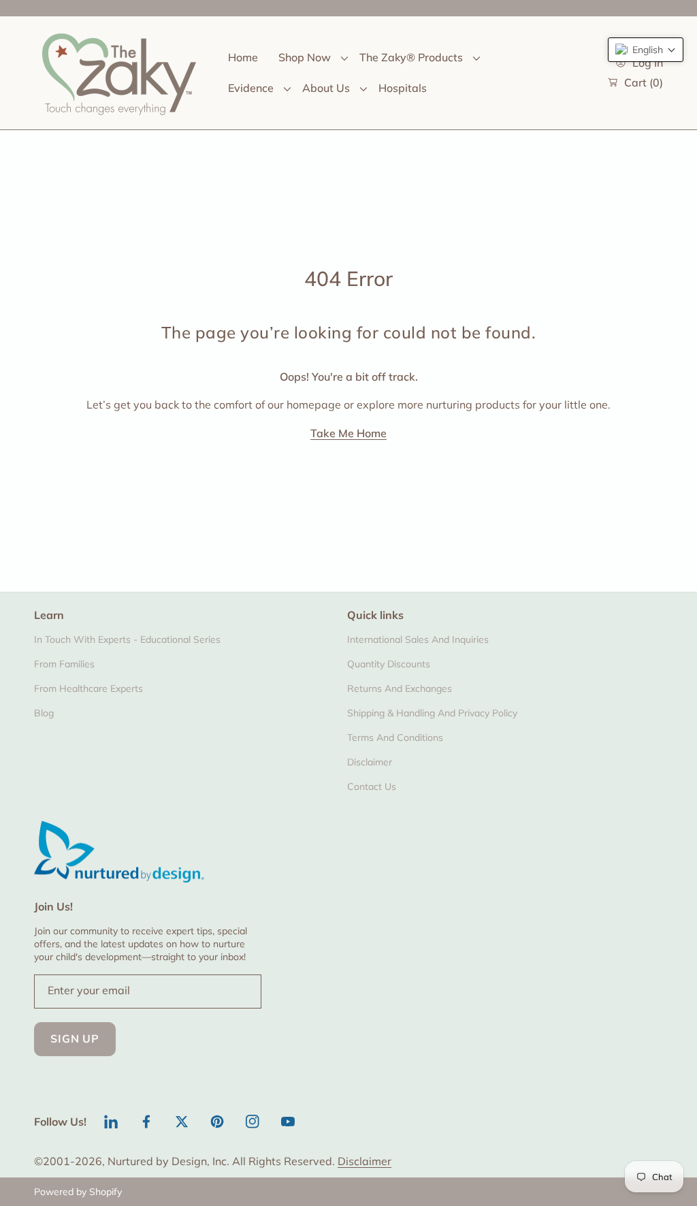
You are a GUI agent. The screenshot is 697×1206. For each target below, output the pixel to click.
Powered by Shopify (78, 1192)
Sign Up (74, 1038)
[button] (646, 49)
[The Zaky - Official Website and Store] (119, 73)
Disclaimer (364, 1161)
